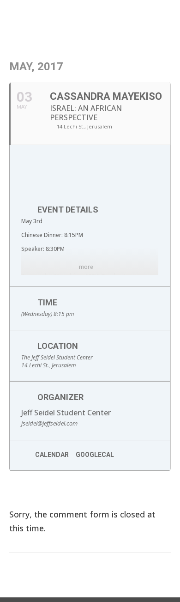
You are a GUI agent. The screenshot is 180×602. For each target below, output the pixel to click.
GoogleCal (95, 454)
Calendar (52, 454)
